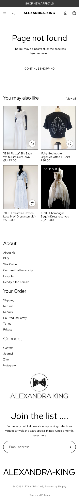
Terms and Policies (40, 495)
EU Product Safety (15, 318)
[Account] (65, 13)
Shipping (8, 300)
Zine (6, 359)
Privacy (7, 329)
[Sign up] (69, 447)
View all (71, 98)
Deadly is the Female (16, 282)
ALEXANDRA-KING (32, 486)
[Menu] (4, 13)
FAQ (6, 258)
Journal (8, 354)
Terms (7, 324)
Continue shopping (40, 68)
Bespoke (8, 276)
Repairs (8, 312)
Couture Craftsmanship (18, 270)
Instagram (9, 365)
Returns (8, 306)
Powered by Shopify (55, 486)
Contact (8, 348)
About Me (9, 252)
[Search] (13, 13)
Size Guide (10, 264)
